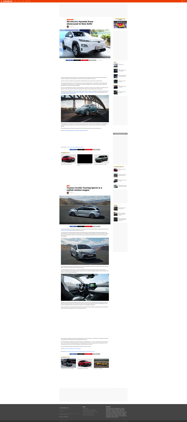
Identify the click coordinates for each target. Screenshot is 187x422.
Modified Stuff (27, 1)
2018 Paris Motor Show (70, 351)
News (15, 1)
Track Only (116, 414)
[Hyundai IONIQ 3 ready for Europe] (68, 163)
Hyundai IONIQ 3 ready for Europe (66, 164)
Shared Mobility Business (79, 147)
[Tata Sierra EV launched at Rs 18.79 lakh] (101, 163)
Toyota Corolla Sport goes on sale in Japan (73, 348)
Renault (110, 413)
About (112, 421)
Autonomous (115, 413)
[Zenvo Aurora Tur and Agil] (101, 367)
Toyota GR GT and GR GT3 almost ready (67, 368)
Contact (115, 421)
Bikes (124, 421)
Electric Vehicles (69, 147)
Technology (119, 413)
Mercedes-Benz (108, 409)
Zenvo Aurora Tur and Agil (98, 368)
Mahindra (123, 413)
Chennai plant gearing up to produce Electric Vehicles (78, 92)
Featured (122, 408)
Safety (120, 414)
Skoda (107, 414)
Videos (23, 1)
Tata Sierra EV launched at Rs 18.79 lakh (100, 164)
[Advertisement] (93, 10)
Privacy (119, 421)
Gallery (19, 1)
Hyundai (73, 147)
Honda (107, 413)
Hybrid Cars (76, 351)
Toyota (93, 351)
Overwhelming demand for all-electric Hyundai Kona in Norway (76, 130)
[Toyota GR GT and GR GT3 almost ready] (68, 367)
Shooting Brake (89, 351)
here (101, 128)
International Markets (82, 351)
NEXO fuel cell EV (93, 92)
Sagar (72, 26)
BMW (120, 409)
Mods (113, 414)
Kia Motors (124, 414)
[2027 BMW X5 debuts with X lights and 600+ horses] (84, 163)
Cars (121, 421)
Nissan (110, 414)
